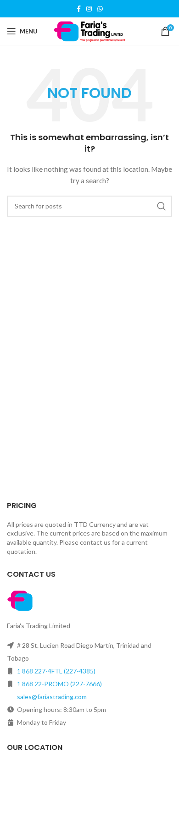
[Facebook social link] (79, 9)
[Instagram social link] (89, 9)
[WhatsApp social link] (100, 9)
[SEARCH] (161, 206)
